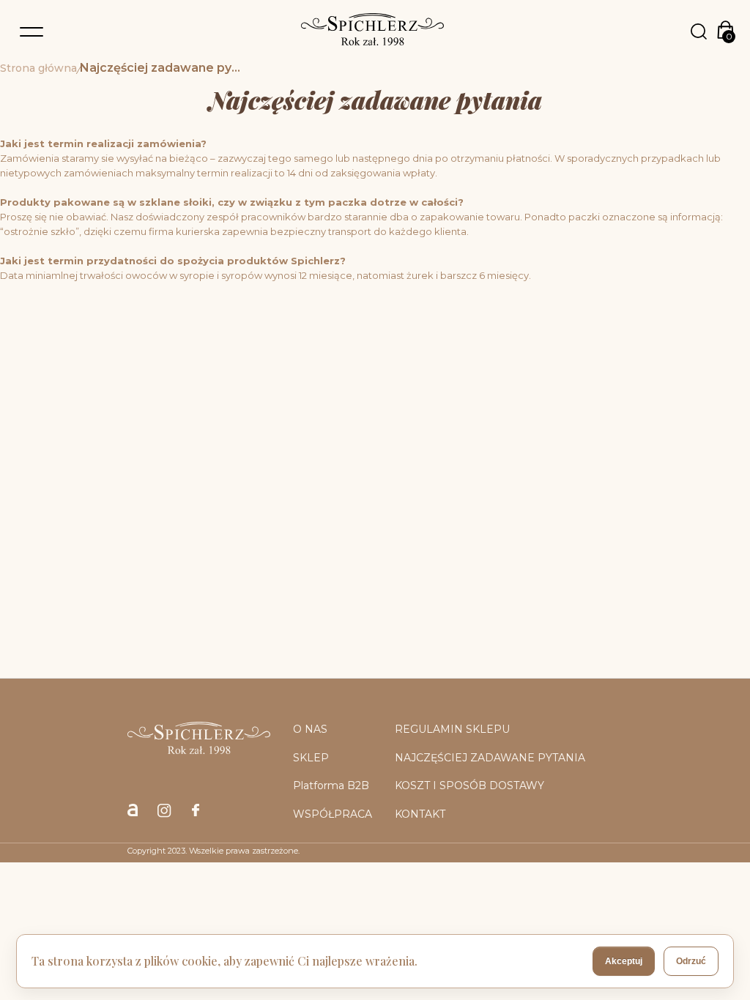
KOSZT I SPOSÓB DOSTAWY (469, 785)
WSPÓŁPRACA (332, 814)
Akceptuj (623, 961)
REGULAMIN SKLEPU (452, 729)
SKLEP (311, 757)
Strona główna (38, 69)
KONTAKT (420, 814)
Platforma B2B (331, 785)
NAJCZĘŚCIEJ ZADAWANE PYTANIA (490, 757)
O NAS (310, 729)
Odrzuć (691, 961)
